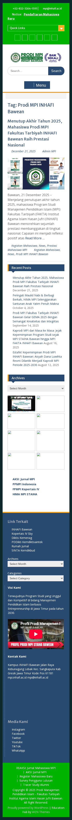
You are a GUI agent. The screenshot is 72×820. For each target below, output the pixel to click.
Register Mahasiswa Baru (36, 776)
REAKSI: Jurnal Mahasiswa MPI (36, 768)
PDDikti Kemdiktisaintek (27, 542)
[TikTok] (47, 37)
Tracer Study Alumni (36, 785)
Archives (13, 559)
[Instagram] (17, 37)
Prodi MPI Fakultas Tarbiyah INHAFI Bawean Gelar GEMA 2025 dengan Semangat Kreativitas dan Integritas (36, 317)
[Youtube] (40, 37)
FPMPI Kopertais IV (26, 489)
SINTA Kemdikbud (23, 550)
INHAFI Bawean (22, 529)
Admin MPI (49, 151)
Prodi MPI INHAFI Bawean (32, 254)
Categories (15, 573)
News (42, 246)
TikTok (16, 746)
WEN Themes (41, 812)
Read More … (35, 238)
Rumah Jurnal (20, 546)
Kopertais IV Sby (22, 533)
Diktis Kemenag (22, 538)
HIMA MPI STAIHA (25, 494)
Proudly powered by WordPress (28, 808)
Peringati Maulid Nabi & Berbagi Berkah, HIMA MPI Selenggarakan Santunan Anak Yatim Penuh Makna (36, 299)
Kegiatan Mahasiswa (24, 246)
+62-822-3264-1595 (25, 8)
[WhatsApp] (54, 37)
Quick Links (17, 28)
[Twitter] (32, 37)
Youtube (17, 742)
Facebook (18, 734)
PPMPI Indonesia (24, 484)
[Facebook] (25, 37)
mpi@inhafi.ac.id (52, 8)
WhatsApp (18, 750)
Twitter (16, 738)
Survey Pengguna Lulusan (36, 780)
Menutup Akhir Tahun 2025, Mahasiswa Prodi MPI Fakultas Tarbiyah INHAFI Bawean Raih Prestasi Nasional (35, 132)
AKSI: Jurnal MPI (24, 479)
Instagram (18, 729)
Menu (41, 85)
